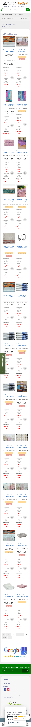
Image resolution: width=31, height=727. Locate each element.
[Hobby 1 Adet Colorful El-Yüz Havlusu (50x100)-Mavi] (22, 386)
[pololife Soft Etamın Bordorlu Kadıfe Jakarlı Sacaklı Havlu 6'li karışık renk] (22, 41)
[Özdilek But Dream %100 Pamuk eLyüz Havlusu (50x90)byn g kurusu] (22, 191)
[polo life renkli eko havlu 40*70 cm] (9, 96)
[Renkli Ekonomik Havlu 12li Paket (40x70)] (22, 96)
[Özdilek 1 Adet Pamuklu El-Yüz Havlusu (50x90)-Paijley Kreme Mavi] (22, 287)
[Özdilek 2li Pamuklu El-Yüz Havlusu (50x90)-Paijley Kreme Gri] (9, 386)
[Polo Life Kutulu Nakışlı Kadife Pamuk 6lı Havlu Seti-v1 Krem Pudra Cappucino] (9, 437)
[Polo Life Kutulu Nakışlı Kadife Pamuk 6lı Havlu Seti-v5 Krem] (22, 437)
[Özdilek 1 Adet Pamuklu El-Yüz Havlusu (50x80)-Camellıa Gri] (22, 535)
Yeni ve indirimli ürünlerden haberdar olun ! (15, 667)
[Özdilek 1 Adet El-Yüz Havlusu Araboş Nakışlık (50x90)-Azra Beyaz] (9, 287)
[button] (24, 19)
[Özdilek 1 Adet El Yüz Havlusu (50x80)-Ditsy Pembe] (9, 142)
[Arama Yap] (28, 9)
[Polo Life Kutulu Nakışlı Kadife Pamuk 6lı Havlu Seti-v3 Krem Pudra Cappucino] (22, 486)
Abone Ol (25, 671)
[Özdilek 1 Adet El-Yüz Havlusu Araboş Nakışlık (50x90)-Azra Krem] (9, 41)
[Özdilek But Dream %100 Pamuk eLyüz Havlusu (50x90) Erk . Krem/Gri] (22, 238)
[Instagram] (8, 689)
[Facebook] (5, 689)
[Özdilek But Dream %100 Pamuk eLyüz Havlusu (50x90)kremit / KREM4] (9, 238)
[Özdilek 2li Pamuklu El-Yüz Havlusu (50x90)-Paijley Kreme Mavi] (22, 335)
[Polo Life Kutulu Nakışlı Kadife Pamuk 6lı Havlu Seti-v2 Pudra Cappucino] (9, 486)
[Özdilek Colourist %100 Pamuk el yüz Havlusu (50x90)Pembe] (22, 586)
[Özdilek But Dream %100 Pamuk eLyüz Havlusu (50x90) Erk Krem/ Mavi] (9, 191)
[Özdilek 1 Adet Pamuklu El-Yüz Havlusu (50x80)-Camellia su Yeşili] (9, 586)
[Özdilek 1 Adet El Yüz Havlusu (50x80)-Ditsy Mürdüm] (22, 142)
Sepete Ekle (12, 77)
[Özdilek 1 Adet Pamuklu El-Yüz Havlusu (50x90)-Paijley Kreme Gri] (9, 335)
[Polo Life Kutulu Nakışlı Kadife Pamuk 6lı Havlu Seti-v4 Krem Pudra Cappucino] (9, 535)
